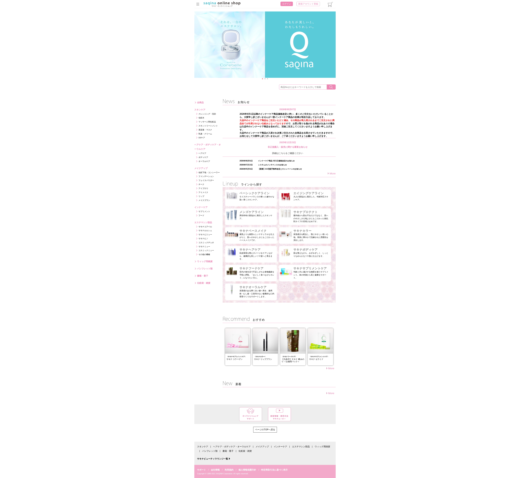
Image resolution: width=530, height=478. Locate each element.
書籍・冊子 (228, 451)
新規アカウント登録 (308, 4)
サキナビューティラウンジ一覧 (212, 459)
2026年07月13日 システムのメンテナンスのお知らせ (263, 165)
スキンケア (202, 446)
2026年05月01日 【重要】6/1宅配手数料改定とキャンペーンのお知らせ (271, 169)
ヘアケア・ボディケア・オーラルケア (232, 446)
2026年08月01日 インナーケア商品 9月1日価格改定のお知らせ (267, 161)
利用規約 (229, 470)
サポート (201, 470)
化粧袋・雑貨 (245, 451)
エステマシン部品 (301, 446)
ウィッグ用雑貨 (322, 446)
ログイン (286, 4)
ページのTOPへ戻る (265, 429)
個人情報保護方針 (247, 470)
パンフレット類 (210, 451)
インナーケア (280, 446)
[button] (262, 78)
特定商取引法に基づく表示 (274, 470)
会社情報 (215, 470)
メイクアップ (262, 446)
